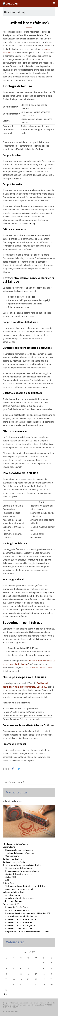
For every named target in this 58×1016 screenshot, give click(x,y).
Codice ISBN (10, 877)
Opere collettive (12, 856)
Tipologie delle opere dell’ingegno (19, 853)
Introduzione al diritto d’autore (15, 844)
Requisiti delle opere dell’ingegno (19, 850)
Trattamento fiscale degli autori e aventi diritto (25, 886)
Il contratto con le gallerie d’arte (18, 928)
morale (47, 49)
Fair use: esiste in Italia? (41, 667)
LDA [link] (46, 35)
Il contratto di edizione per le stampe (20, 919)
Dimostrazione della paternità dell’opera (22, 871)
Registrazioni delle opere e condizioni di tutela (22, 865)
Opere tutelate (9, 847)
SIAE (7, 880)
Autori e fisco (8, 883)
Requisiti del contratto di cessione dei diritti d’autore (27, 931)
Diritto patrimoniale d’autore (15, 862)
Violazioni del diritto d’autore (15, 892)
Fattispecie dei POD (11, 904)
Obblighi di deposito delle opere (18, 874)
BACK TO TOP (12, 1012)
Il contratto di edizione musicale (18, 922)
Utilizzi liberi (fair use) (13, 901)
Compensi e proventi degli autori (19, 889)
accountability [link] (28, 223)
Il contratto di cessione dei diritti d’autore (20, 916)
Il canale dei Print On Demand (17, 907)
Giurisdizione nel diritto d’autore (18, 868)
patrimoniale (8, 52)
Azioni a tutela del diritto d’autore (19, 898)
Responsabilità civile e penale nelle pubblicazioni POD (27, 913)
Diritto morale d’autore (12, 859)
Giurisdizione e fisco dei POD (17, 910)
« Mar (5, 994)
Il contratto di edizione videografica (20, 925)
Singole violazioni (12, 895)
